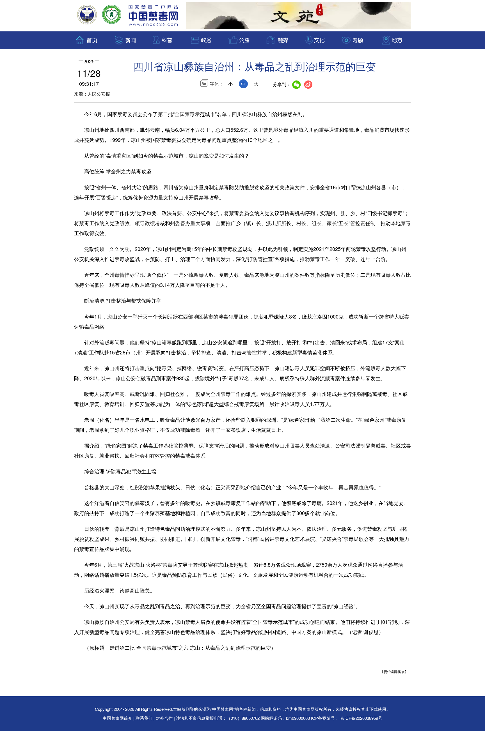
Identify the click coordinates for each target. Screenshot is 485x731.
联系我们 (144, 718)
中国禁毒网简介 (118, 718)
